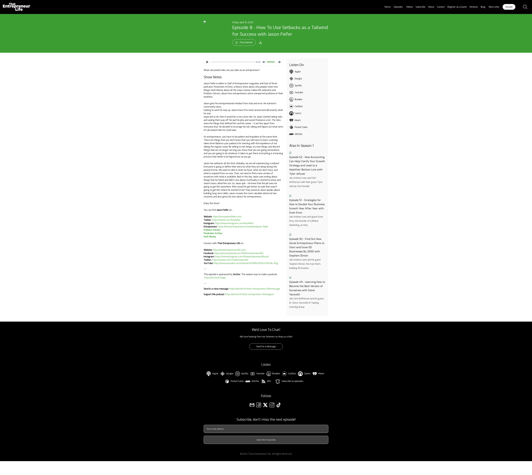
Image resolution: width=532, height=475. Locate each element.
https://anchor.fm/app (215, 277)
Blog (483, 6)
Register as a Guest (457, 6)
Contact (441, 6)
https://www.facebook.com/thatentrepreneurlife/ (239, 253)
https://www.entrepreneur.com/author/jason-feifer (243, 226)
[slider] (232, 62)
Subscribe (420, 6)
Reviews (474, 6)
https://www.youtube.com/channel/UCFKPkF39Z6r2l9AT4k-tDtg (246, 263)
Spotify (298, 85)
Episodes (398, 6)
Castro (298, 113)
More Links (494, 6)
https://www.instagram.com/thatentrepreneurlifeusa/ (242, 256)
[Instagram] (272, 404)
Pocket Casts (301, 127)
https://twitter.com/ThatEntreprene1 (230, 259)
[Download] (260, 42)
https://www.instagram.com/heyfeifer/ (234, 223)
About (431, 6)
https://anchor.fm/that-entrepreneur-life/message (254, 288)
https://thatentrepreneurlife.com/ (229, 249)
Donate (509, 6)
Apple (298, 71)
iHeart (298, 120)
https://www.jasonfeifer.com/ (227, 216)
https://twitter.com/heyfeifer (226, 219)
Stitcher (298, 134)
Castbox (299, 106)
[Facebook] (258, 404)
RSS (269, 381)
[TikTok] (278, 404)
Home (388, 6)
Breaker (298, 99)
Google (298, 78)
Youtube (299, 92)
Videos (409, 6)
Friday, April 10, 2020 (242, 22)
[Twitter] (265, 404)
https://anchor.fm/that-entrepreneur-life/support (249, 294)
